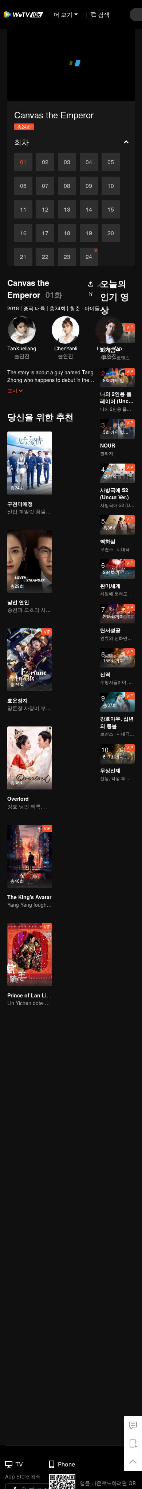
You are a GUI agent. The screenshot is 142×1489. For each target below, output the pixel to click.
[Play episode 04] (89, 162)
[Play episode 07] (45, 186)
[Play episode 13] (67, 209)
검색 (104, 14)
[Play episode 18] (67, 233)
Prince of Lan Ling (30, 995)
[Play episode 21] (23, 257)
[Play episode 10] (111, 186)
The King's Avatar (29, 897)
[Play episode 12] (45, 209)
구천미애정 (20, 503)
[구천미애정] (29, 463)
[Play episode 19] (89, 233)
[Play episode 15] (111, 209)
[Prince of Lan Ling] (29, 954)
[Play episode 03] (67, 162)
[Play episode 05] (111, 162)
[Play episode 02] (45, 162)
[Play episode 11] (23, 209)
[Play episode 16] (23, 233)
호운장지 (17, 700)
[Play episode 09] (89, 186)
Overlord (18, 798)
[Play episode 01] (23, 162)
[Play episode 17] (45, 233)
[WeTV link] (24, 14)
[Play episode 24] (89, 257)
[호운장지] (29, 659)
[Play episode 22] (45, 257)
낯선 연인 (18, 602)
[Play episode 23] (67, 257)
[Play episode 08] (67, 186)
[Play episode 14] (89, 209)
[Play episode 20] (111, 233)
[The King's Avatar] (29, 856)
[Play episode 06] (23, 186)
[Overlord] (29, 757)
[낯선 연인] (29, 561)
